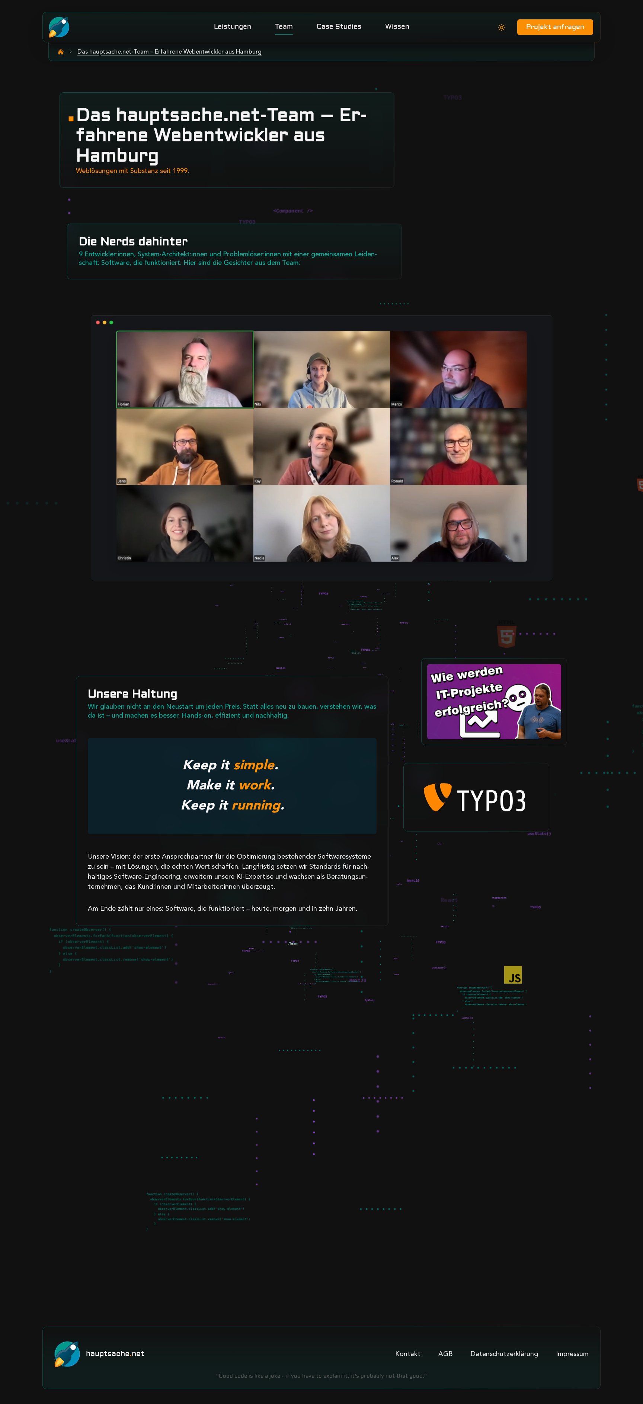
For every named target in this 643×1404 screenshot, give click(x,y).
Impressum (572, 1354)
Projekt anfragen (555, 27)
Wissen (397, 27)
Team (284, 27)
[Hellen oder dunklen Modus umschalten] (501, 27)
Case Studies (339, 27)
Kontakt (407, 1354)
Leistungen (232, 27)
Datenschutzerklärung (504, 1354)
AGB (445, 1354)
